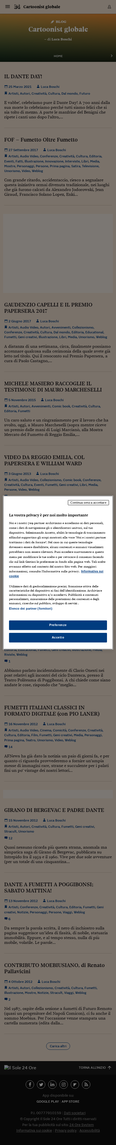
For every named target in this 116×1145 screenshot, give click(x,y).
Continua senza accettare (88, 502)
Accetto (58, 637)
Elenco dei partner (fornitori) (30, 608)
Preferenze (58, 625)
